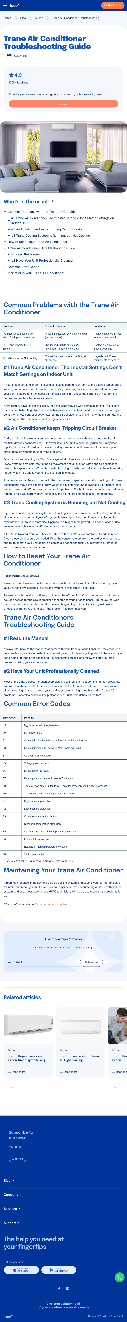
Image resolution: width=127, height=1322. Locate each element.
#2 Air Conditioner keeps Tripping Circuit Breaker (47, 229)
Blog (23, 18)
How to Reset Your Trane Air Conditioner (37, 242)
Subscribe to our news (21, 1135)
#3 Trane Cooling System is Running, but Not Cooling (50, 235)
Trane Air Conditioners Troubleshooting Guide (41, 248)
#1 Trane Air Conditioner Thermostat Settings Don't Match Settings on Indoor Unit (62, 220)
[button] (12, 1087)
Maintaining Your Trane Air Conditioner (36, 273)
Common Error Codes (23, 267)
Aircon (39, 18)
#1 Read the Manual (25, 254)
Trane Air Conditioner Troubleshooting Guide (75, 18)
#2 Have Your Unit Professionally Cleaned (42, 260)
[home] (13, 5)
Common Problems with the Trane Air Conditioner (44, 212)
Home (7, 18)
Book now (63, 104)
